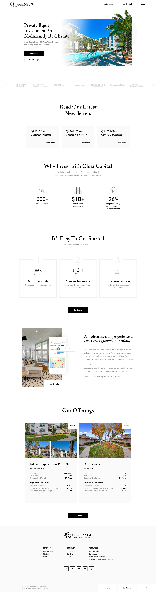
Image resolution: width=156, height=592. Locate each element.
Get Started (127, 4)
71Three (46, 588)
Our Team (70, 551)
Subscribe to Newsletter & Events (101, 560)
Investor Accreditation (97, 557)
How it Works (48, 551)
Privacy (28, 588)
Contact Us (93, 554)
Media (69, 557)
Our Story (70, 554)
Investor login (94, 551)
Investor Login (107, 4)
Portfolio (46, 557)
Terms (23, 588)
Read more (50, 143)
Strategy (46, 554)
